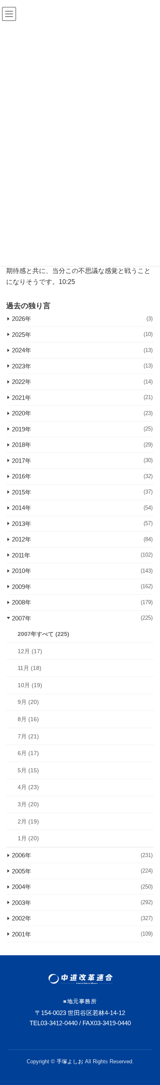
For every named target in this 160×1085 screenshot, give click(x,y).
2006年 (82, 855)
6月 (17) (28, 753)
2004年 (82, 886)
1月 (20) (28, 838)
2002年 (82, 918)
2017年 (82, 460)
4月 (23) (28, 787)
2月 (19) (28, 821)
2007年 (82, 618)
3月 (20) (28, 804)
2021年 (82, 397)
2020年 (82, 413)
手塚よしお (70, 1061)
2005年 (82, 870)
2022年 (82, 381)
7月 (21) (28, 736)
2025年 (82, 334)
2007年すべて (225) (43, 634)
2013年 (82, 523)
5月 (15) (28, 770)
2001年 (82, 933)
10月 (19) (30, 684)
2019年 (82, 429)
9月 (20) (28, 702)
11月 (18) (29, 668)
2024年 (82, 350)
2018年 (82, 444)
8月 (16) (28, 719)
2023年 (82, 366)
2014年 (82, 507)
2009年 (82, 586)
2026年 (82, 318)
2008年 (82, 602)
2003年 (82, 902)
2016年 (82, 476)
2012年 (82, 539)
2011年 (82, 555)
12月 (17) (30, 650)
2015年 (82, 492)
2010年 (82, 570)
